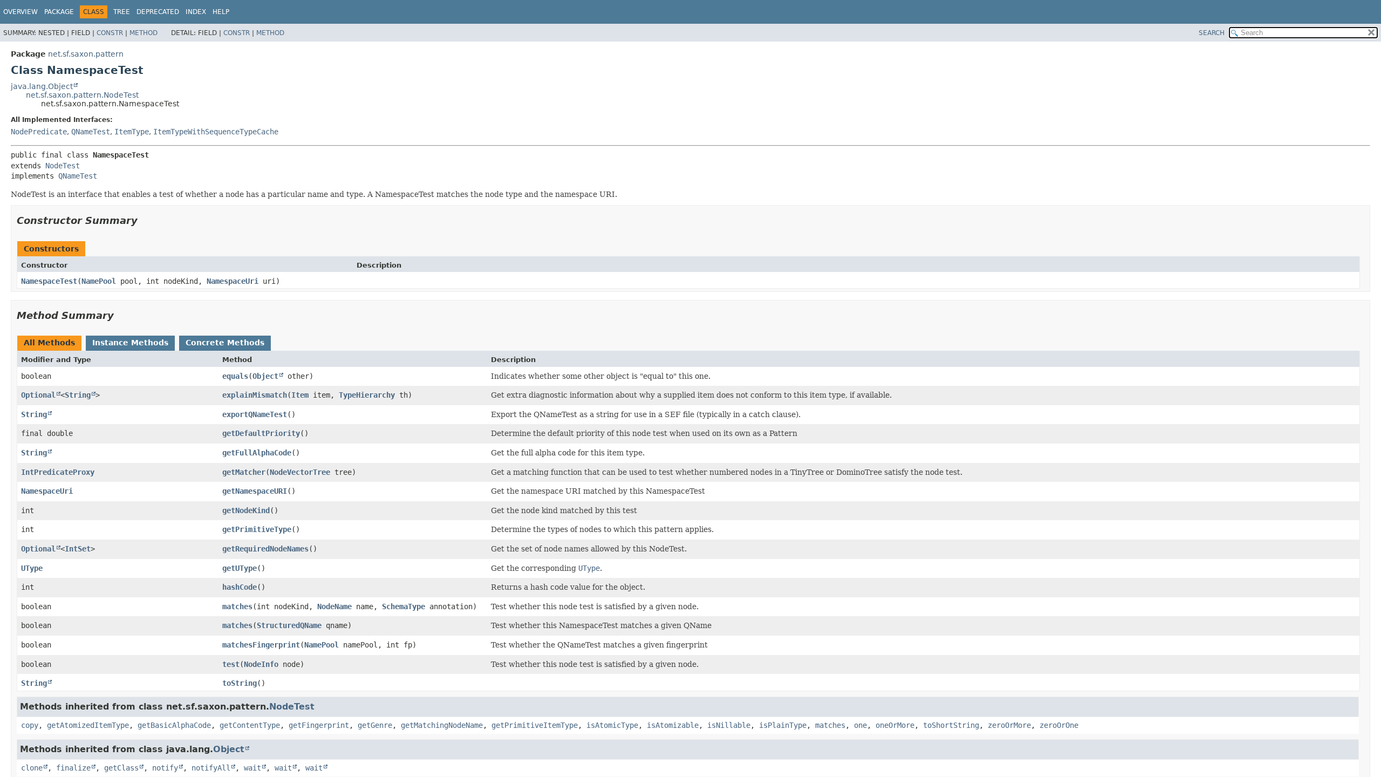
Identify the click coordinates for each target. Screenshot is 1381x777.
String (78, 395)
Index (196, 12)
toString (239, 683)
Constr (110, 33)
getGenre (375, 725)
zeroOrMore (1009, 725)
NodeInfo (261, 664)
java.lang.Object (42, 86)
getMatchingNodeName (442, 725)
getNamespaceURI (254, 491)
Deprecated (157, 12)
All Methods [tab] (49, 342)
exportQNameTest (254, 414)
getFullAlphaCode (256, 452)
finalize (73, 768)
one (860, 725)
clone (32, 768)
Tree (121, 12)
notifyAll (211, 768)
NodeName (334, 606)
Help (221, 12)
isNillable (728, 725)
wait (252, 768)
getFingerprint (319, 725)
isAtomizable (673, 725)
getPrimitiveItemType (534, 725)
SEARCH (1212, 33)
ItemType (131, 131)
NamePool (98, 281)
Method (143, 33)
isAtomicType (612, 725)
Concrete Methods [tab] (225, 342)
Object (265, 376)
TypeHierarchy (367, 395)
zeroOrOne (1059, 725)
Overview (20, 12)
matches (237, 606)
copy (29, 725)
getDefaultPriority (261, 433)
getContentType (250, 725)
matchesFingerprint (261, 644)
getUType (239, 568)
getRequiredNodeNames (265, 548)
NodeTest (62, 165)
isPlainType (782, 725)
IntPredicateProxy (57, 472)
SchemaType (403, 606)
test (231, 664)
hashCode (239, 587)
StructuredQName (289, 625)
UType (32, 568)
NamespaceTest (49, 281)
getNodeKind (246, 510)
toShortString (951, 725)
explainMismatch (254, 395)
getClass (121, 768)
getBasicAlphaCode (174, 725)
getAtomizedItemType (88, 725)
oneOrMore (895, 725)
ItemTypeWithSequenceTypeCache (215, 131)
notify (165, 768)
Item (300, 395)
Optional (38, 395)
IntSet (78, 548)
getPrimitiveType (256, 529)
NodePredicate (39, 131)
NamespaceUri (232, 281)
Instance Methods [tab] (130, 342)
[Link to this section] (145, 220)
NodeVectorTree (300, 472)
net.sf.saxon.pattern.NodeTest (82, 95)
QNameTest (90, 131)
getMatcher (243, 472)
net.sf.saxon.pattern (86, 54)
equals (235, 376)
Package (59, 12)
